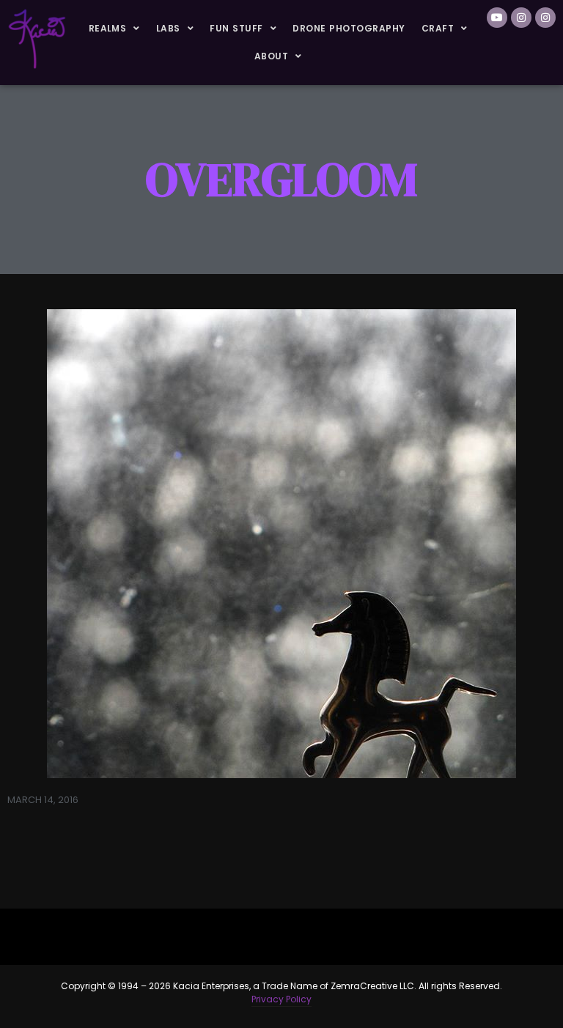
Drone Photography (348, 28)
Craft (438, 28)
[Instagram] (521, 17)
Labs (168, 28)
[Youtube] (497, 17)
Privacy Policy (281, 999)
